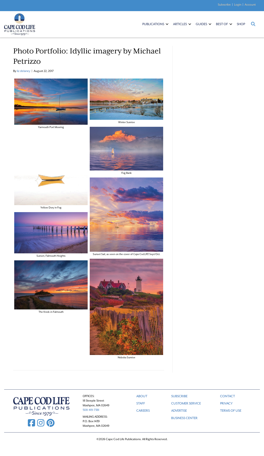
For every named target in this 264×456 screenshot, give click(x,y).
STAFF (140, 403)
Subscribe (224, 4)
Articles (180, 24)
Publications (153, 24)
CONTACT (227, 396)
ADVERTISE (179, 411)
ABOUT (141, 396)
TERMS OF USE (230, 411)
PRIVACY (226, 403)
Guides (201, 24)
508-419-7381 (91, 409)
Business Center (184, 418)
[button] (167, 24)
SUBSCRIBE (179, 396)
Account (250, 4)
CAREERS (143, 411)
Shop (241, 24)
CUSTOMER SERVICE (186, 403)
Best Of (222, 24)
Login (237, 4)
